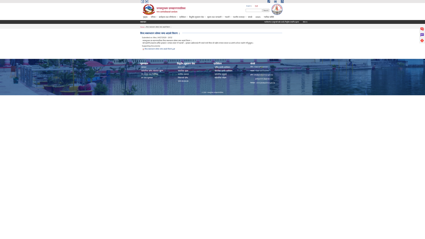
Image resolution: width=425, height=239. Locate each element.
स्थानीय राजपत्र (239, 17)
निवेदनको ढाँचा (183, 78)
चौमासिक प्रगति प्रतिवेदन (223, 71)
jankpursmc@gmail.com (264, 79)
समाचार (143, 67)
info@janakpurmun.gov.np (263, 75)
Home (142, 27)
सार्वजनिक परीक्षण (220, 78)
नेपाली (256, 6)
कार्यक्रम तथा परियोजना (167, 17)
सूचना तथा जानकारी (214, 17)
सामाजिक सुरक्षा (183, 71)
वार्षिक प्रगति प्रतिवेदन (222, 67)
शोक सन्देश (298, 22)
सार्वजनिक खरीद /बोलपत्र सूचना (152, 71)
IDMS (258, 17)
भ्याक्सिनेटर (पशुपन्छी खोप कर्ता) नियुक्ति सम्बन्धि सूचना (273, 22)
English (248, 6)
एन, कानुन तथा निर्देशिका (149, 74)
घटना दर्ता (181, 67)
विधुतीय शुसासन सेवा (196, 17)
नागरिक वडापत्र (183, 74)
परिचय (153, 17)
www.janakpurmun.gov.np (265, 83)
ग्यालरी (227, 17)
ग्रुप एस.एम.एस (183, 81)
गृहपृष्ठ (145, 17)
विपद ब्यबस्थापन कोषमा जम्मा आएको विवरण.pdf (160, 49)
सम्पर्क (250, 17)
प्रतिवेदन (182, 17)
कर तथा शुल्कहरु (147, 78)
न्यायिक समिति (269, 17)
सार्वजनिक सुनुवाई (221, 74)
